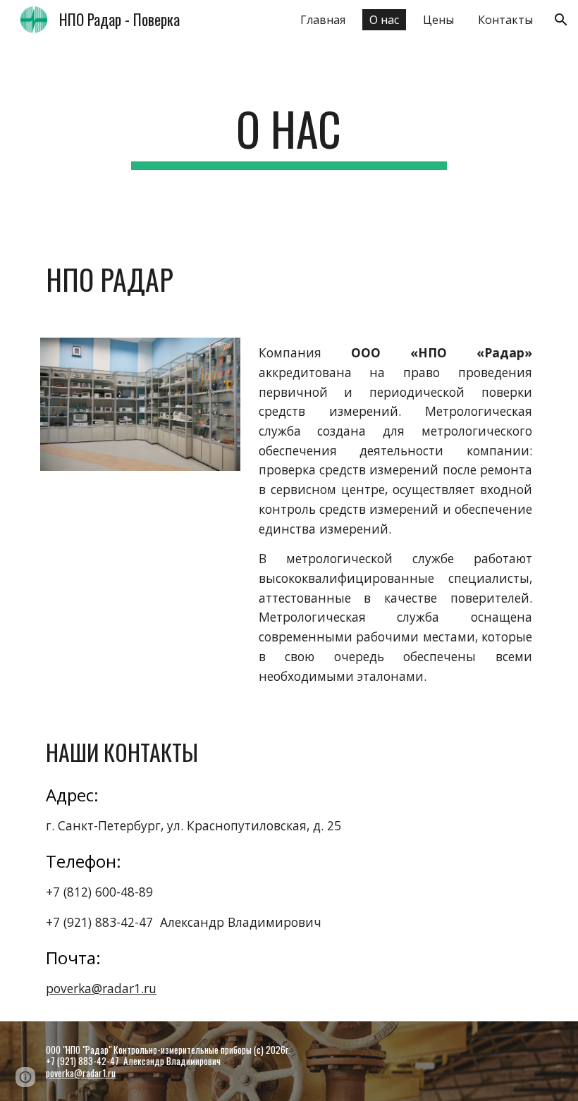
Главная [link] (322, 19)
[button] (561, 20)
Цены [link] (438, 19)
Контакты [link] (505, 19)
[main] (289, 136)
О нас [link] (384, 19)
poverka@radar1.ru (101, 988)
